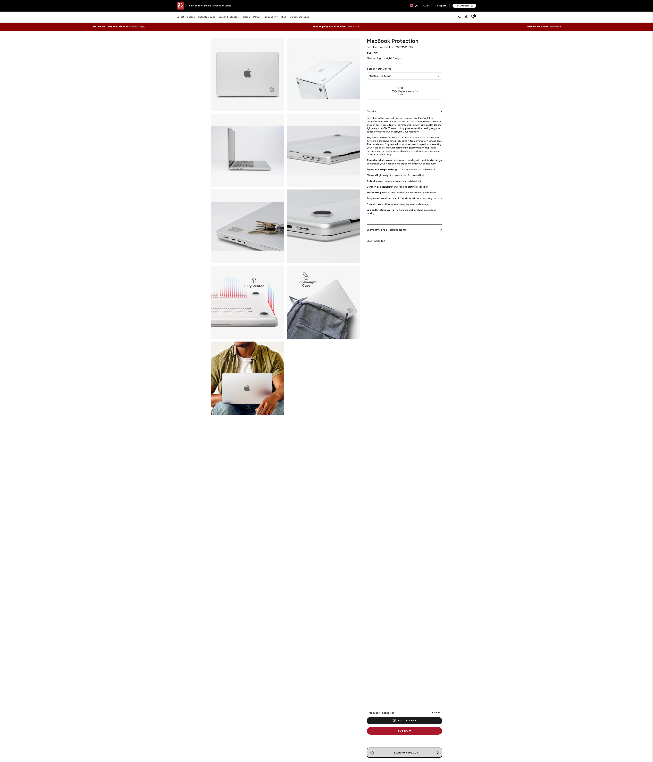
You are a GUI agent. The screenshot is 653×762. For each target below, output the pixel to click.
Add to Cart (407, 720)
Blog (283, 16)
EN (416, 5)
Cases (246, 16)
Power (256, 16)
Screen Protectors (229, 16)
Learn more (352, 27)
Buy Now (404, 730)
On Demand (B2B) (299, 16)
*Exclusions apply (137, 27)
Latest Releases (186, 16)
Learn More (554, 27)
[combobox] (413, 6)
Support (441, 5)
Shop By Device (206, 16)
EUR (425, 5)
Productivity (271, 16)
